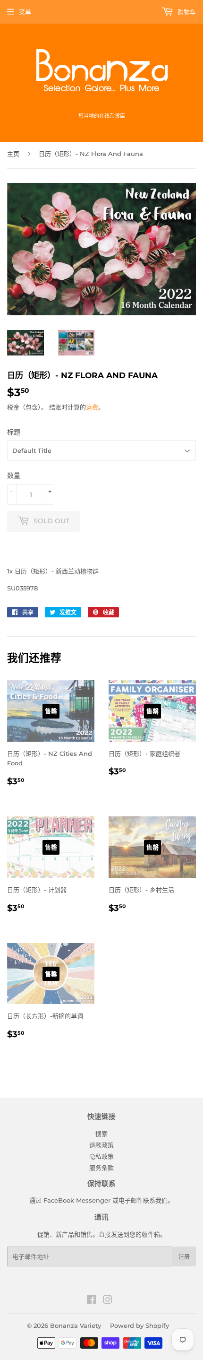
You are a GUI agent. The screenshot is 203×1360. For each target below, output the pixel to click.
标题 (13, 432)
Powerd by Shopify (139, 1325)
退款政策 (101, 1145)
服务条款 (101, 1167)
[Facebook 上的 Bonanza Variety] (91, 1301)
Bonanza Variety (75, 1325)
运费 (92, 407)
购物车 (186, 12)
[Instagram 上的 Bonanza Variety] (107, 1301)
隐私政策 (101, 1156)
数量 (13, 475)
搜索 (101, 1133)
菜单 (25, 12)
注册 (184, 1256)
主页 (13, 153)
